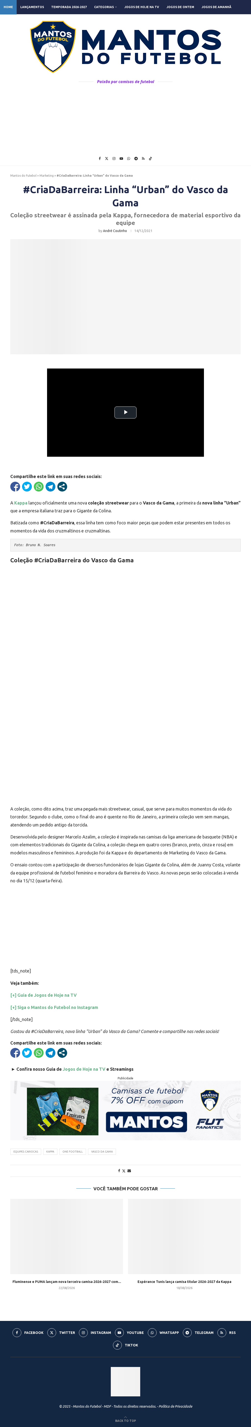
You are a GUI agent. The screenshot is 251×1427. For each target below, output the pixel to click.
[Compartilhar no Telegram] (50, 487)
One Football (73, 1151)
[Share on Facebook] (119, 1171)
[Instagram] (114, 158)
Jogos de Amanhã (216, 7)
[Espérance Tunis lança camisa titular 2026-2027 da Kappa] (184, 1236)
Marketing (46, 175)
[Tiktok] (150, 158)
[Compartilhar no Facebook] (15, 487)
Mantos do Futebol (23, 175)
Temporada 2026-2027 (69, 7)
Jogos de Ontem (180, 7)
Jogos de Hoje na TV (141, 7)
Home (8, 7)
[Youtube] (121, 158)
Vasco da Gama (102, 1151)
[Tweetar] (27, 487)
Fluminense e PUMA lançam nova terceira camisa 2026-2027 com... (67, 1282)
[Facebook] (100, 158)
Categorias (104, 7)
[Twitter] (106, 158)
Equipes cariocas (25, 1151)
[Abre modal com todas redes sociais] (62, 487)
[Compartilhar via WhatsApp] (39, 487)
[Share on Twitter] (124, 1171)
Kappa (50, 1151)
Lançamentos (32, 7)
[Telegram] (136, 158)
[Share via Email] (129, 1171)
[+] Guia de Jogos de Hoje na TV (43, 995)
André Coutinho (115, 231)
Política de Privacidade (175, 1406)
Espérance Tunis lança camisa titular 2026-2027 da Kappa (184, 1282)
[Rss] (143, 158)
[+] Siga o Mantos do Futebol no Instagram (54, 1007)
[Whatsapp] (128, 158)
